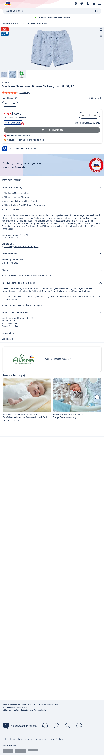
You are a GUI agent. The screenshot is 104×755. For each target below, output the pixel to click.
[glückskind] (8, 751)
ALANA (5, 82)
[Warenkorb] (93, 3)
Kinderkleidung (30, 23)
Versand (22, 117)
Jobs (20, 739)
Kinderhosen (43, 23)
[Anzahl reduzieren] (83, 115)
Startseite (6, 23)
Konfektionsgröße (10, 98)
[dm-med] (33, 751)
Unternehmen (9, 739)
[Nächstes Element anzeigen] (97, 397)
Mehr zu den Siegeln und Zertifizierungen (23, 305)
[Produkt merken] (101, 30)
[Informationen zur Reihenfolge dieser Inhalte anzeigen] (24, 375)
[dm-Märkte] (75, 3)
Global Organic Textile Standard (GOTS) (21, 247)
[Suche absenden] (96, 11)
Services (28, 739)
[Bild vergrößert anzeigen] (52, 48)
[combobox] (52, 11)
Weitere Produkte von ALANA (58, 359)
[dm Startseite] (7, 3)
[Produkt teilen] (101, 36)
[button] (99, 3)
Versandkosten (52, 705)
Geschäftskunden (58, 739)
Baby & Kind (17, 23)
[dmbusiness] (20, 751)
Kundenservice (41, 739)
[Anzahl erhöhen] (95, 115)
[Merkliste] (81, 3)
